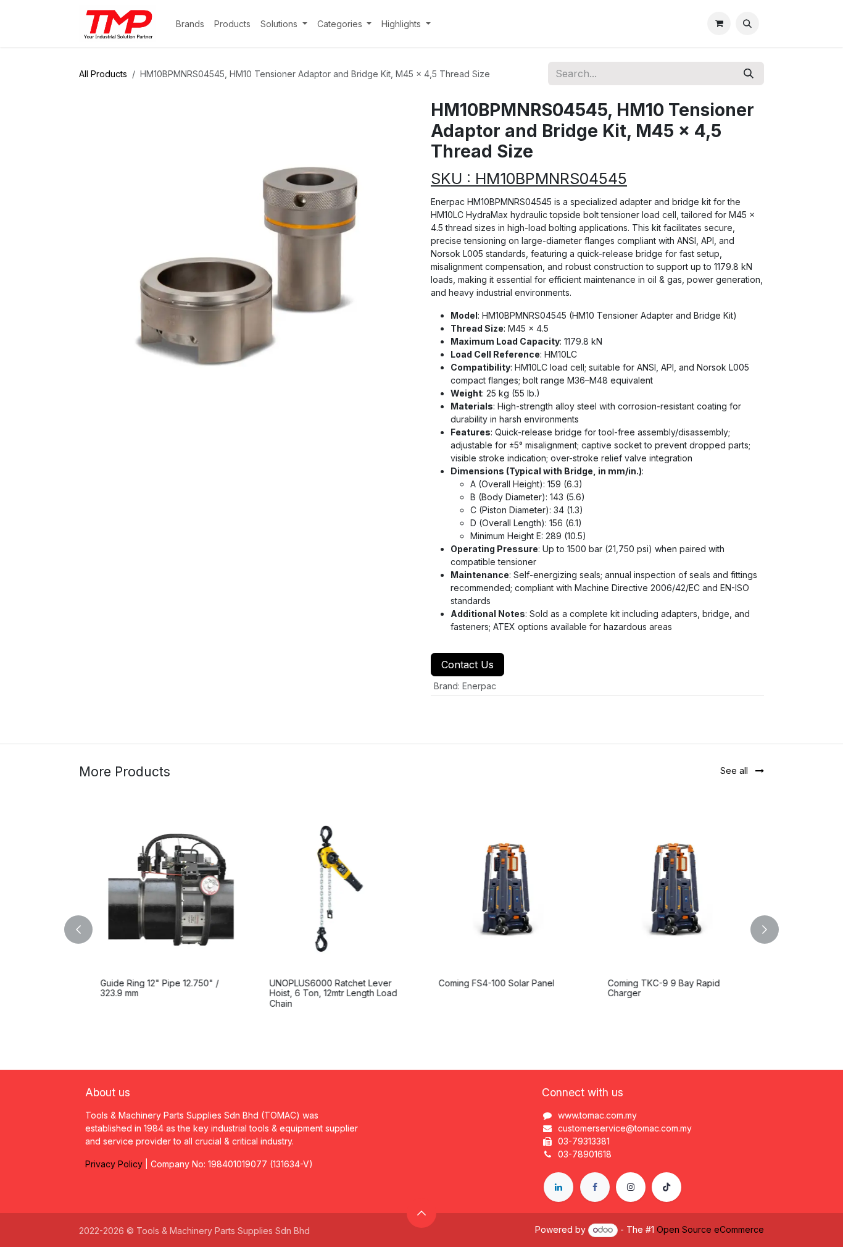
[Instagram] (631, 1187)
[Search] (748, 73)
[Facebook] (595, 1187)
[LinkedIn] (558, 1187)
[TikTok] (666, 1187)
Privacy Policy (114, 1164)
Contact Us (467, 664)
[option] (421, 929)
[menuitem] (190, 23)
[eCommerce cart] (719, 23)
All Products (103, 74)
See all (735, 770)
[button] (747, 23)
